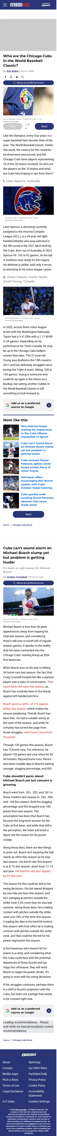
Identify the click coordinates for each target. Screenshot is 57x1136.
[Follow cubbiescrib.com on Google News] (49, 405)
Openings (34, 1062)
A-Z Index (9, 1101)
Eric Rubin (13, 71)
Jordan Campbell (17, 577)
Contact (8, 1068)
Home (6, 525)
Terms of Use (11, 1085)
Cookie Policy (36, 1085)
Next (44, 126)
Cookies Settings (39, 1101)
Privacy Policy (37, 1079)
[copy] (22, 77)
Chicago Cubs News (22, 525)
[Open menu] (5, 5)
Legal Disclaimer (13, 1091)
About (6, 1062)
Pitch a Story (10, 1079)
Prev (13, 126)
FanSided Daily (37, 1073)
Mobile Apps (10, 1073)
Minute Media (21, 1110)
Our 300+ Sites (37, 1068)
